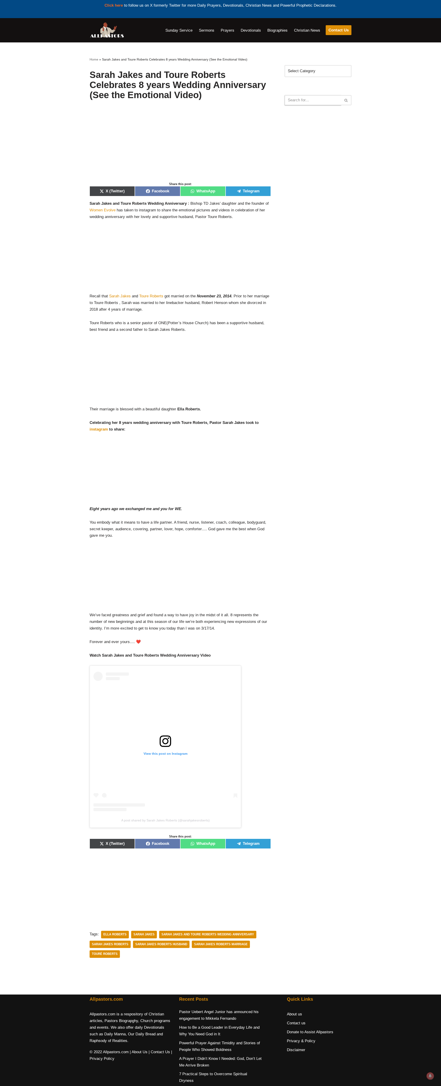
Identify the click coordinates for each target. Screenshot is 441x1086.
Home (94, 59)
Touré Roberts (105, 954)
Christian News (307, 30)
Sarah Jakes (120, 296)
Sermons (206, 30)
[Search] (346, 100)
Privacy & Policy (301, 1041)
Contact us (296, 1023)
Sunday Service (178, 30)
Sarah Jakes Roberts (110, 944)
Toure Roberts (151, 296)
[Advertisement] (180, 146)
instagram (99, 429)
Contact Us (338, 30)
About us (294, 1014)
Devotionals (251, 30)
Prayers (227, 30)
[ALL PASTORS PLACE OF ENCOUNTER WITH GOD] (107, 30)
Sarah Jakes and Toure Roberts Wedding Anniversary (207, 934)
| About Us (138, 1052)
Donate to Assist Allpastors (310, 1032)
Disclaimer (296, 1050)
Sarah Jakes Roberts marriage (221, 944)
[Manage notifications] (430, 1076)
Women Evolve (103, 210)
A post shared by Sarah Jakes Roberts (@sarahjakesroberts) (165, 820)
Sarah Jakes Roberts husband (161, 944)
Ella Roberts (115, 934)
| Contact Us (159, 1052)
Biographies (277, 30)
